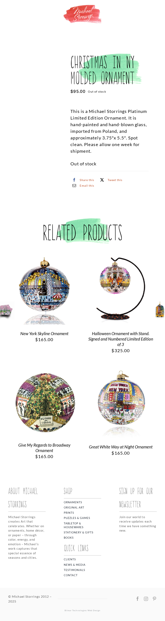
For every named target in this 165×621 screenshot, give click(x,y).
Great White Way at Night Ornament (121, 446)
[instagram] (146, 599)
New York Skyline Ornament (44, 333)
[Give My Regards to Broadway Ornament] (44, 369)
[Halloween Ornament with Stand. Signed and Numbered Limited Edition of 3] (121, 256)
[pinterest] (154, 599)
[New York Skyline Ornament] (44, 256)
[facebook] (137, 599)
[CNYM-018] (28, 69)
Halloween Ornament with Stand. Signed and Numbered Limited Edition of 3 (120, 339)
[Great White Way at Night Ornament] (121, 369)
